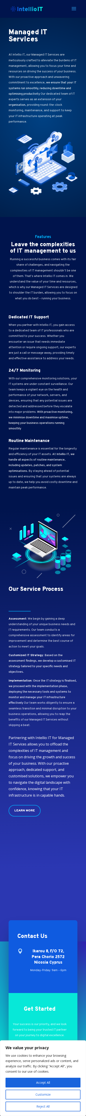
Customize (43, 1094)
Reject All (43, 1106)
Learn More (24, 811)
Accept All (43, 1082)
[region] (43, 1078)
